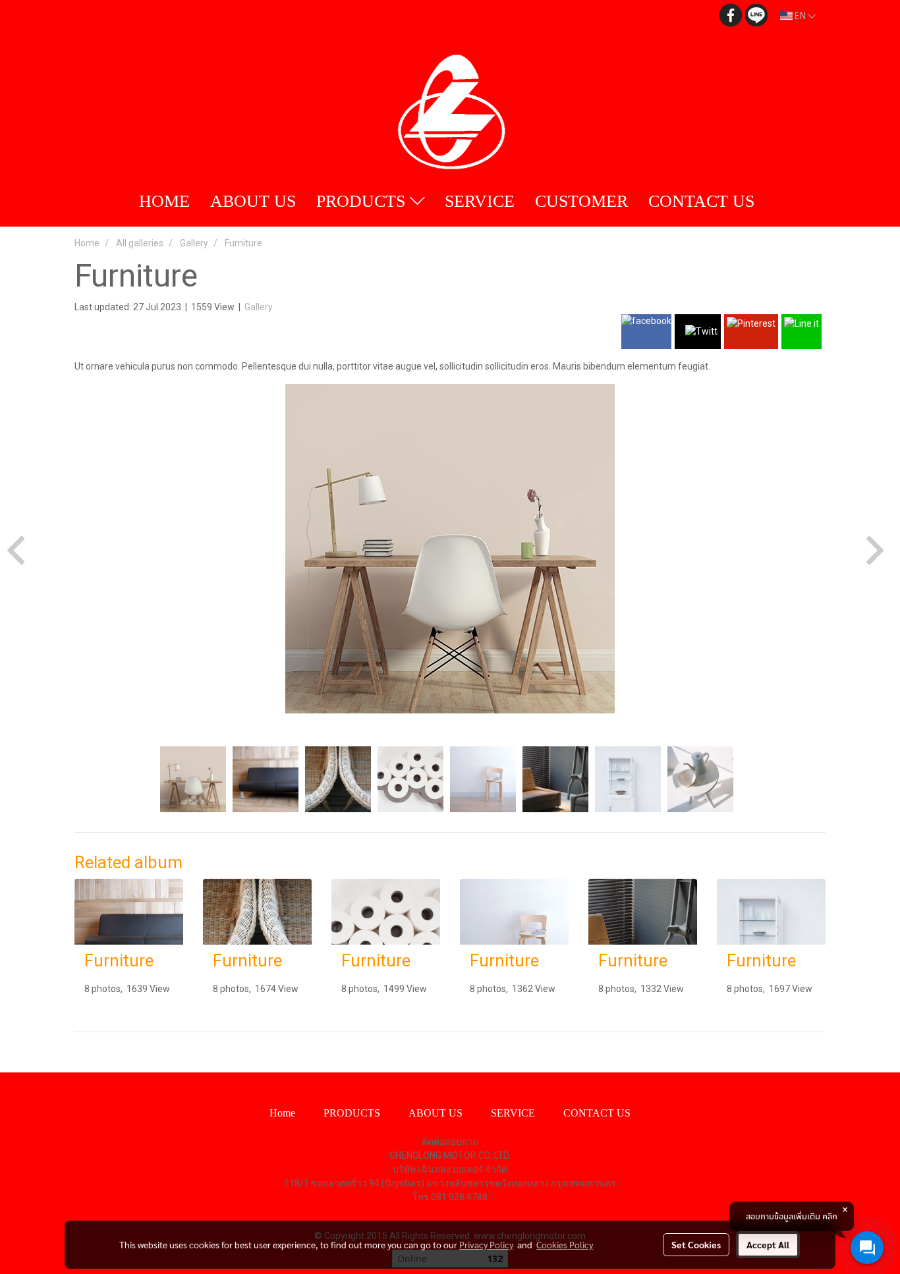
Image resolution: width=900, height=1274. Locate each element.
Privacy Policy (486, 1244)
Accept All (767, 1244)
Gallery (258, 307)
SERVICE (480, 201)
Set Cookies (696, 1244)
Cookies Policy (564, 1244)
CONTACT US (701, 201)
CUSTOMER (581, 201)
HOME (164, 201)
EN (800, 16)
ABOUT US (253, 201)
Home (282, 1113)
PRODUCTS (363, 201)
